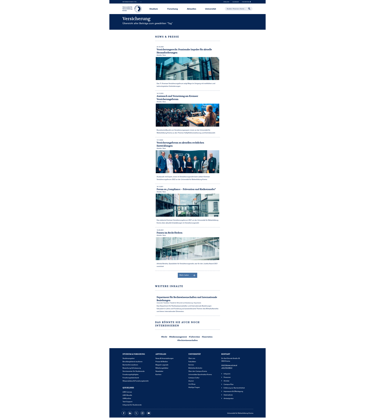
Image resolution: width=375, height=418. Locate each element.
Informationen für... (130, 2)
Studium (153, 8)
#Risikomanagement (178, 337)
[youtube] (149, 413)
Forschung (172, 8)
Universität (210, 8)
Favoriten (245, 2)
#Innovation (207, 337)
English (226, 2)
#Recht (164, 337)
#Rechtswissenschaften (187, 340)
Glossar (235, 2)
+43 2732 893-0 (226, 368)
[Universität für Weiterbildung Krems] (132, 8)
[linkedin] (130, 413)
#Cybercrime (194, 337)
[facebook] (124, 413)
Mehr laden (184, 275)
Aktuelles (191, 8)
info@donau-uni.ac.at (229, 365)
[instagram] (142, 413)
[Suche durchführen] (249, 9)
